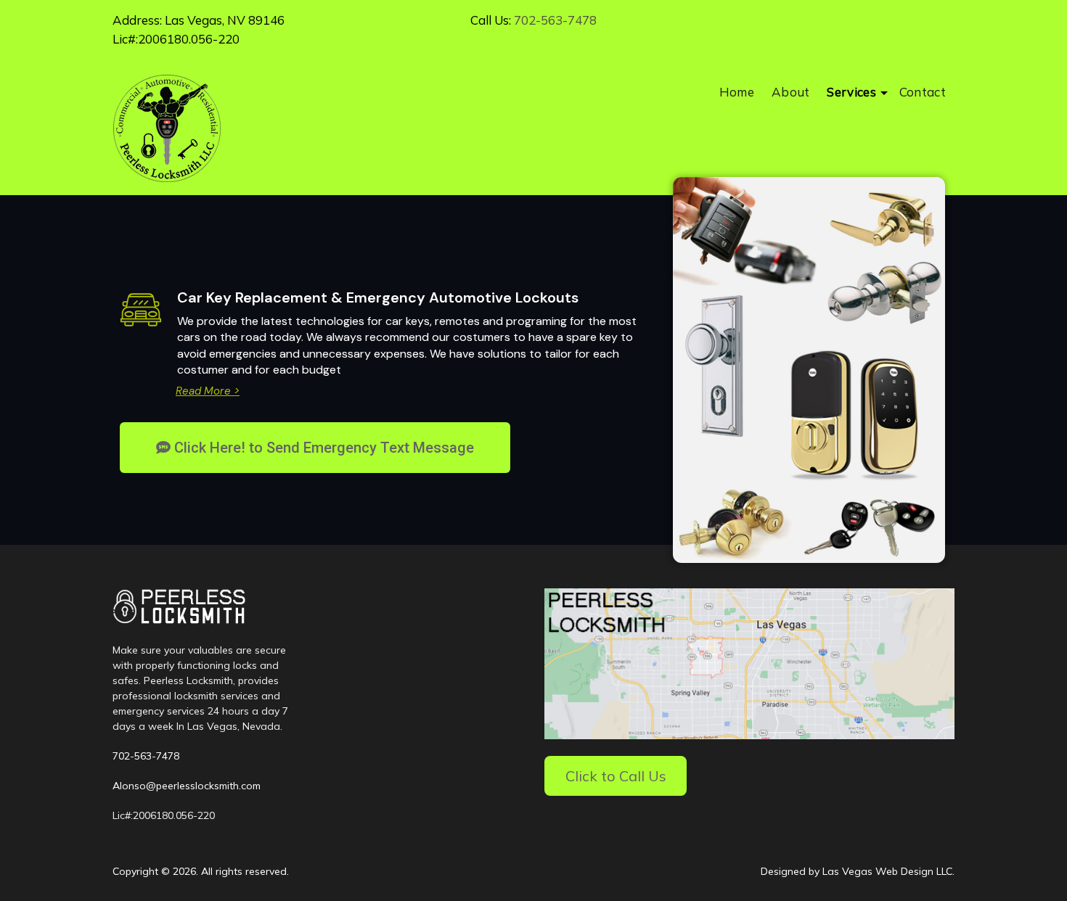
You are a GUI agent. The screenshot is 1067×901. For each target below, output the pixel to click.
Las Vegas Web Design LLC (887, 871)
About (791, 91)
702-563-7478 (555, 20)
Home (736, 91)
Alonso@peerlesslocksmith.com (187, 785)
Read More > (208, 391)
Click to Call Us (615, 776)
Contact (922, 91)
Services (851, 91)
